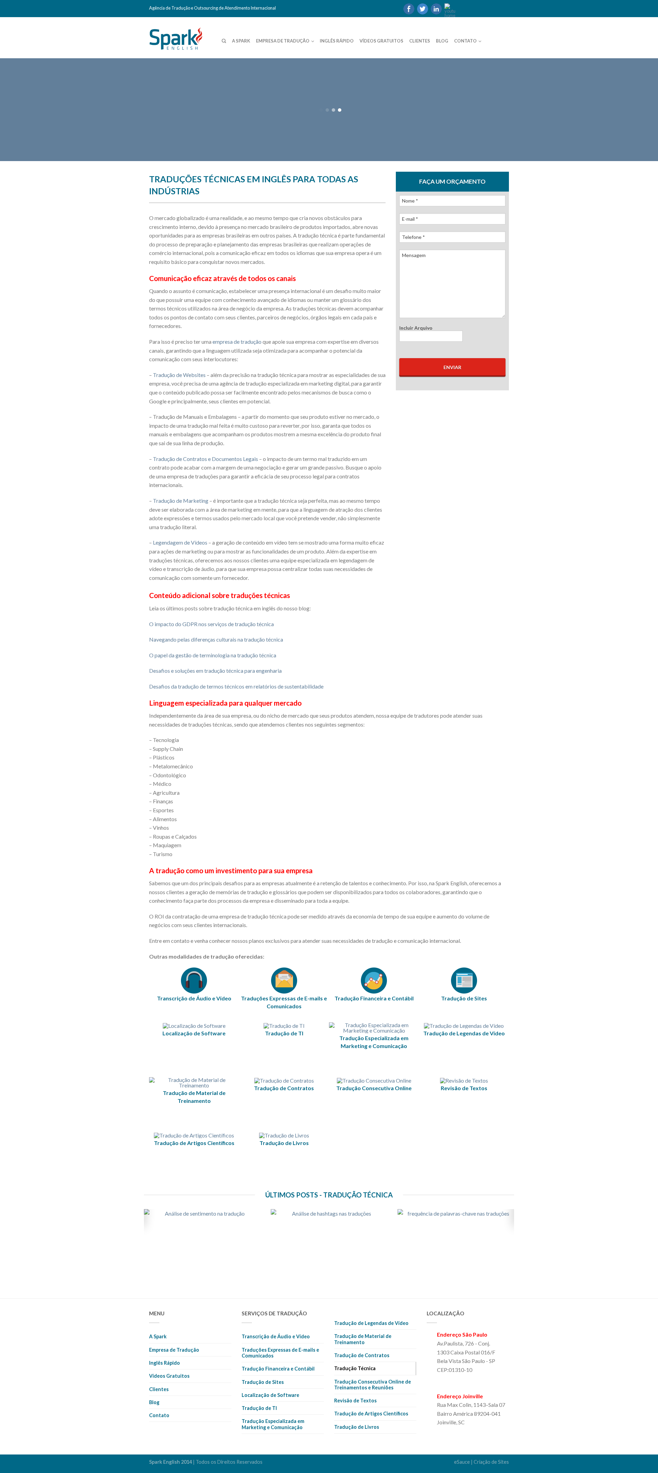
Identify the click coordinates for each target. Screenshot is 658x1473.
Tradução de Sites (263, 1382)
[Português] (462, 8)
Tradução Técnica (355, 1368)
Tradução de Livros (356, 1427)
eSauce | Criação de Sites (481, 1462)
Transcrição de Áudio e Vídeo (276, 1336)
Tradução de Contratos (361, 1355)
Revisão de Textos (355, 1400)
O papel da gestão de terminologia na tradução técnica (212, 655)
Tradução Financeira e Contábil (278, 1369)
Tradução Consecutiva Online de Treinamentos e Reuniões (372, 1384)
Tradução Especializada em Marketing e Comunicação (273, 1424)
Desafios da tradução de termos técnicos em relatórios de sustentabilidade (236, 686)
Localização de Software (270, 1395)
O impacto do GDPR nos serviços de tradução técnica (211, 624)
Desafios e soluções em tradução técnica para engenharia (215, 670)
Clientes (419, 41)
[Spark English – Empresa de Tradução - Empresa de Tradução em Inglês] (185, 37)
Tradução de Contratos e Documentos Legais (205, 458)
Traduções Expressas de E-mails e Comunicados (280, 1353)
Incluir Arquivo (415, 328)
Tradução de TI (259, 1408)
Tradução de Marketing (180, 500)
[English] (474, 8)
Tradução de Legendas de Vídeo (371, 1323)
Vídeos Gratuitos (381, 41)
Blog (442, 41)
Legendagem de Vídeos (180, 542)
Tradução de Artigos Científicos (371, 1413)
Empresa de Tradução (282, 41)
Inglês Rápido (337, 41)
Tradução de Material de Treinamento (362, 1339)
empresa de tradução (236, 341)
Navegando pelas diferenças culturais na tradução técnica (216, 639)
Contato (465, 41)
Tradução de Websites (179, 375)
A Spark (241, 41)
